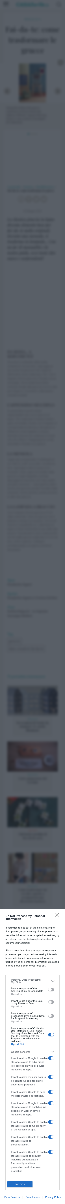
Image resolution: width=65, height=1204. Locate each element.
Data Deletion (12, 1197)
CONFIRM (20, 1184)
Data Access (32, 1197)
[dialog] (32, 1056)
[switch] (51, 989)
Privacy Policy (53, 1197)
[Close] (58, 916)
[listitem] (32, 980)
